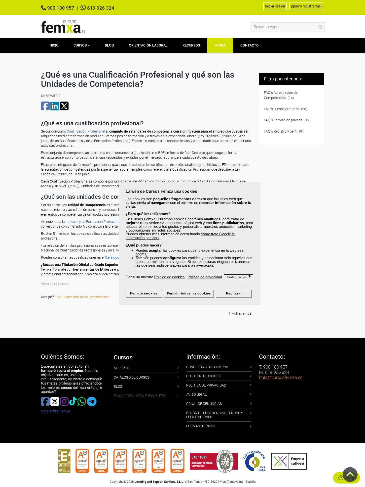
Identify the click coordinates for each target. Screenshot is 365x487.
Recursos (191, 45)
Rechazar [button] (234, 293)
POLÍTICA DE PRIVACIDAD (206, 385)
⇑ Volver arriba (240, 313)
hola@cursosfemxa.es (280, 377)
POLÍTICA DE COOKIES (203, 376)
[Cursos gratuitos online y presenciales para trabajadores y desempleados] (63, 26)
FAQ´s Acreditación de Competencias (83, 297)
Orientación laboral (148, 45)
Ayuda (220, 45)
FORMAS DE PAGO (200, 426)
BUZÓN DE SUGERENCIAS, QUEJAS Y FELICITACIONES (214, 415)
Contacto (249, 45)
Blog (109, 45)
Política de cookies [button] (169, 277)
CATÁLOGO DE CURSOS (131, 377)
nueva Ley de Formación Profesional (93, 222)
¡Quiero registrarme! (306, 6)
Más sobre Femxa (55, 411)
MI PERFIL (122, 368)
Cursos (80, 45)
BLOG (118, 387)
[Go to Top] (350, 474)
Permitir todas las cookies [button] (189, 293)
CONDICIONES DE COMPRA (207, 367)
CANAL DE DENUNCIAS (204, 404)
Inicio (53, 45)
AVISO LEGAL (196, 394)
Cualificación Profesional (86, 131)
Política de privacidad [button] (204, 277)
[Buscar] (320, 27)
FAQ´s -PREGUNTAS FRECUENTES (140, 396)
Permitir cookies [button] (143, 293)
